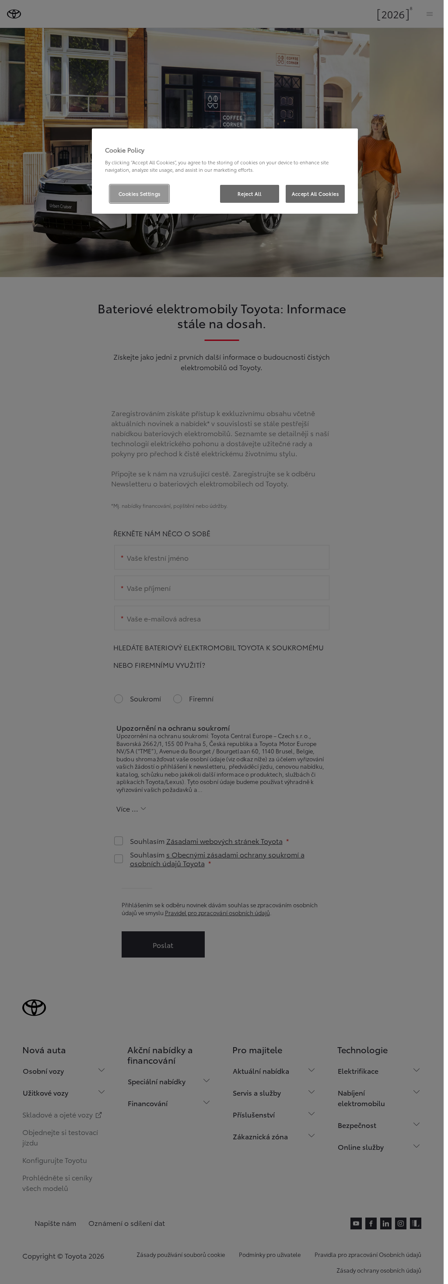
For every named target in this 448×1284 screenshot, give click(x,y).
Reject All (249, 193)
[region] (225, 171)
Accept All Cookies (315, 193)
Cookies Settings (140, 193)
